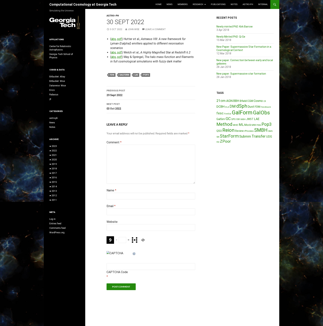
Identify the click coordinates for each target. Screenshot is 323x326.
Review (239, 130)
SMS (270, 131)
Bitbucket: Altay (57, 76)
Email (111, 206)
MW (254, 124)
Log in (52, 219)
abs (113, 39)
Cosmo (258, 101)
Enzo (52, 90)
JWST (249, 119)
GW (238, 119)
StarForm (229, 136)
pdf (119, 39)
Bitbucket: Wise (57, 81)
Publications (218, 4)
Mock (247, 124)
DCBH (220, 106)
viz (217, 142)
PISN (258, 125)
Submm (245, 136)
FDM (112, 75)
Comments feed (57, 228)
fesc (220, 113)
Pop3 (146, 75)
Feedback (266, 107)
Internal (263, 4)
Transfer (259, 136)
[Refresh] (134, 253)
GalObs (261, 113)
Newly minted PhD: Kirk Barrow (234, 26)
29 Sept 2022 (116, 93)
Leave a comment (155, 29)
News (170, 4)
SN (217, 137)
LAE (136, 75)
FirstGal (227, 114)
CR (264, 101)
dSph (241, 106)
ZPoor (225, 141)
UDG (269, 136)
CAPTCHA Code (117, 272)
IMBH (243, 119)
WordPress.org (56, 232)
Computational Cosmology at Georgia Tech (82, 4)
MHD (235, 125)
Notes (234, 4)
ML (241, 125)
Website (112, 222)
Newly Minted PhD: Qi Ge (230, 36)
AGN (229, 101)
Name (111, 190)
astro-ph (248, 4)
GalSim (220, 119)
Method (224, 124)
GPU (233, 119)
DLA (227, 107)
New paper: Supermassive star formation (241, 73)
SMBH (260, 130)
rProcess (249, 131)
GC (228, 118)
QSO (219, 131)
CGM (250, 101)
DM (233, 106)
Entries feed (55, 223)
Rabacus (53, 94)
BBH (236, 101)
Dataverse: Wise (57, 85)
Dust (251, 106)
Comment (114, 142)
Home (159, 4)
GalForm (124, 75)
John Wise (133, 29)
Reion (228, 130)
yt (50, 99)
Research (198, 4)
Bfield (243, 101)
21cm (221, 101)
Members (183, 4)
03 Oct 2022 (114, 106)
